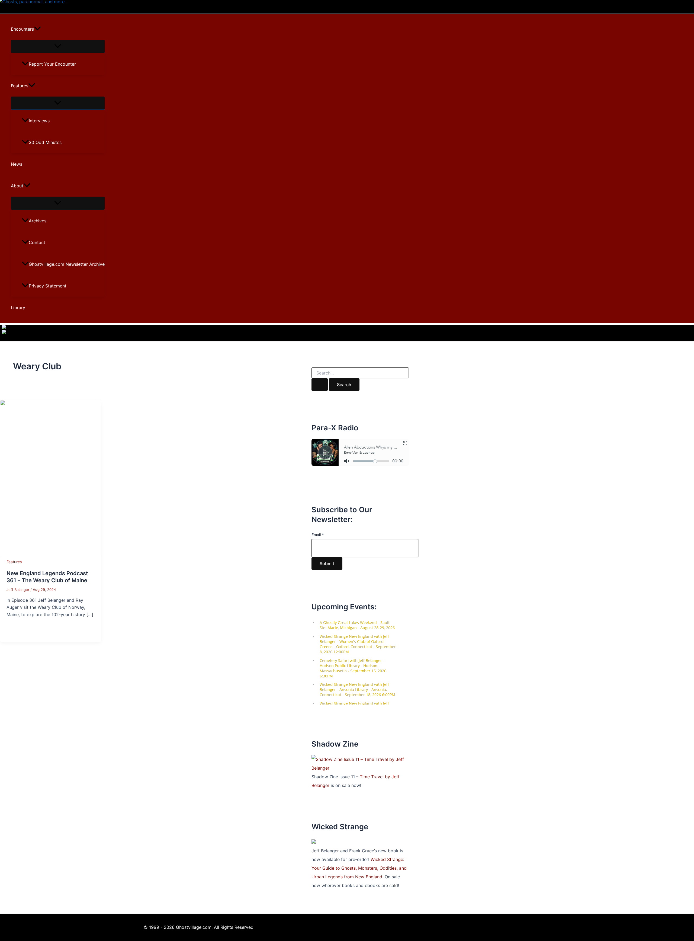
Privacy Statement (47, 286)
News (16, 164)
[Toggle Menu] (58, 46)
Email (317, 534)
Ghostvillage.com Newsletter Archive (67, 264)
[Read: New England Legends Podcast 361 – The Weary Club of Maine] (50, 554)
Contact (37, 242)
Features (19, 85)
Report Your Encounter (52, 64)
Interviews (39, 120)
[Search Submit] (319, 384)
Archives (37, 220)
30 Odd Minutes (45, 142)
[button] (37, 29)
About (17, 185)
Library (18, 307)
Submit (327, 563)
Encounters (22, 29)
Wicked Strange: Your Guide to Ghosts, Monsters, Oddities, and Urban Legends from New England (359, 868)
